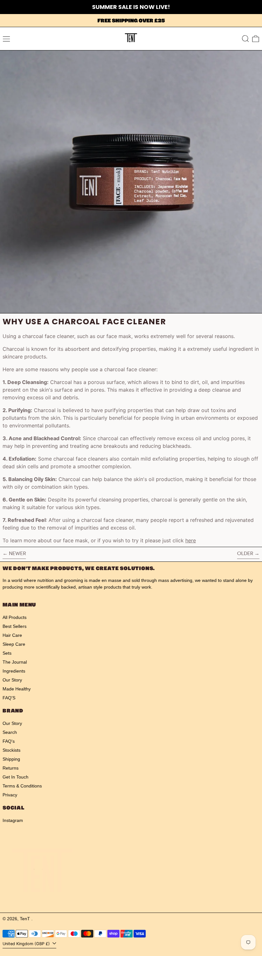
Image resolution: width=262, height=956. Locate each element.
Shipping (11, 759)
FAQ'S (9, 697)
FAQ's (9, 741)
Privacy (10, 794)
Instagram (13, 820)
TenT (25, 918)
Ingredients (14, 671)
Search (10, 732)
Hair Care (12, 635)
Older (245, 553)
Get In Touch (15, 776)
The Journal (15, 662)
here (190, 540)
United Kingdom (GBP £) (27, 943)
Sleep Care (14, 644)
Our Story (12, 679)
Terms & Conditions (22, 785)
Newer (17, 553)
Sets (7, 653)
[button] (245, 38)
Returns (11, 768)
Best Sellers (15, 626)
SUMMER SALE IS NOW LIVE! (131, 7)
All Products (15, 617)
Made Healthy (17, 688)
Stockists (11, 750)
